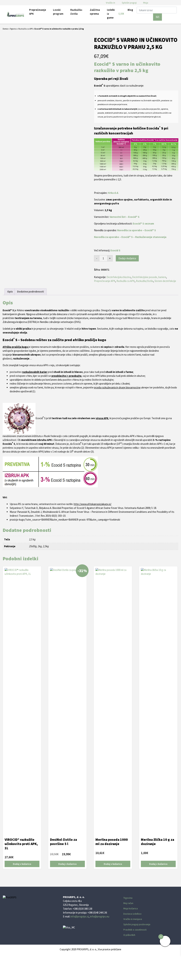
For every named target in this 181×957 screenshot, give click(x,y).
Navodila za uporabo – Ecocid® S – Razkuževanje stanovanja (130, 237)
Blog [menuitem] (130, 9)
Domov (5, 29)
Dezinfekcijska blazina (119, 277)
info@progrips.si (80, 916)
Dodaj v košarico (127, 258)
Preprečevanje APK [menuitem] (37, 11)
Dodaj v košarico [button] (22, 864)
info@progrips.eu (99, 916)
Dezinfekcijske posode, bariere (149, 277)
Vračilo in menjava (132, 919)
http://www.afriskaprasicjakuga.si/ (92, 504)
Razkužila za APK (25, 29)
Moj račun (128, 903)
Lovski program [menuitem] (58, 11)
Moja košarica (130, 908)
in (66, 375)
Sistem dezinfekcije (165, 281)
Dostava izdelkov (132, 913)
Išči (157, 17)
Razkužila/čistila (144, 281)
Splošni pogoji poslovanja (136, 924)
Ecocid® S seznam (143, 223)
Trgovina (13, 29)
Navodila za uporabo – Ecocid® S (136, 230)
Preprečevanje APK (104, 281)
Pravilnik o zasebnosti (135, 929)
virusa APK (102, 418)
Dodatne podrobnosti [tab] (30, 291)
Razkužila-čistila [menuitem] (76, 11)
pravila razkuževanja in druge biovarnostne (117, 387)
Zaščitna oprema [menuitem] (95, 11)
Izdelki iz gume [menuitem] (111, 13)
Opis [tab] (10, 291)
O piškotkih (129, 935)
